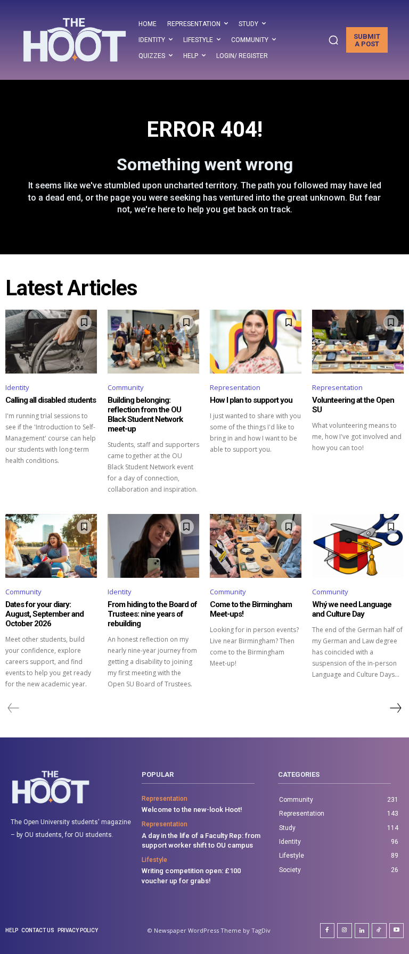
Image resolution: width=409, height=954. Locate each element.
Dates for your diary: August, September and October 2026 (44, 614)
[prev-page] (13, 708)
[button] (333, 40)
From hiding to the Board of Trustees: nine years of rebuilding (152, 614)
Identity (17, 387)
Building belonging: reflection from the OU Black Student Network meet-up (145, 414)
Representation (235, 387)
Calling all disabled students (50, 400)
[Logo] (74, 39)
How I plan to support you (251, 400)
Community (126, 387)
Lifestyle (154, 860)
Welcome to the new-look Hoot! (192, 810)
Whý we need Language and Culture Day (351, 609)
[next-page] (395, 708)
